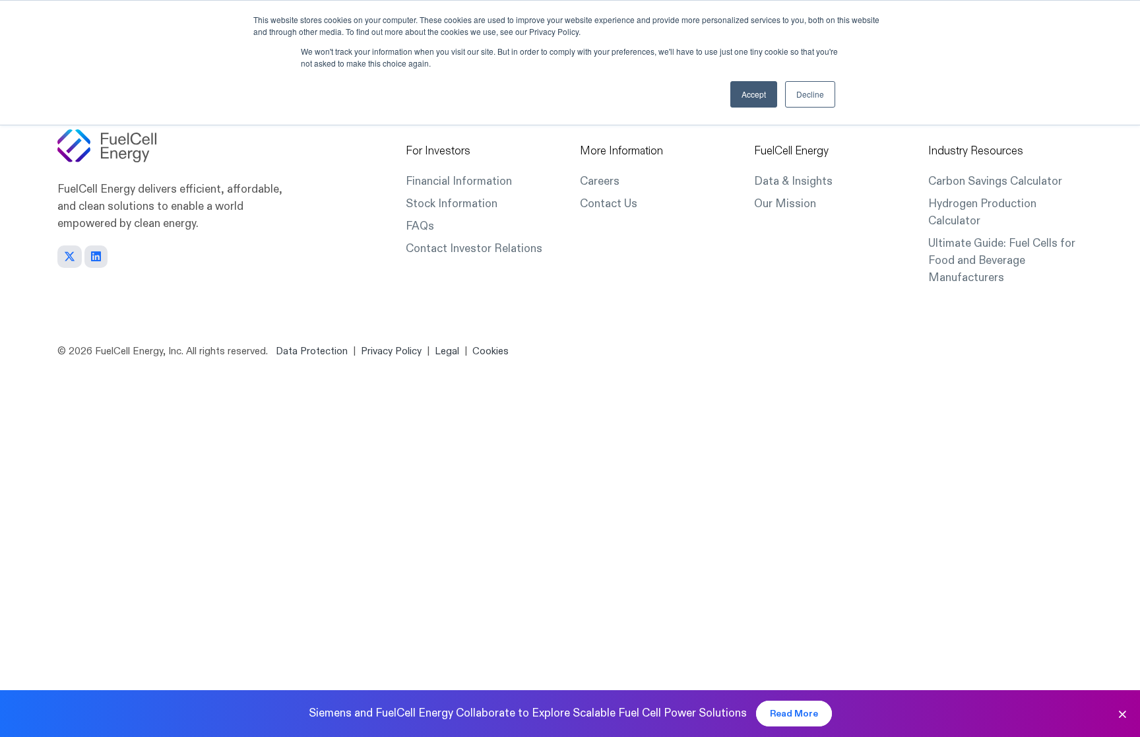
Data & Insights (793, 181)
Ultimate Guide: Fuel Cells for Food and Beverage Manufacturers (1001, 260)
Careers (599, 181)
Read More (794, 713)
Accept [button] (754, 94)
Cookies (490, 351)
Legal (447, 351)
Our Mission (785, 203)
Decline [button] (810, 94)
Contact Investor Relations (474, 248)
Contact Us (608, 203)
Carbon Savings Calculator (995, 181)
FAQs (420, 226)
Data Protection (312, 351)
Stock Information (451, 203)
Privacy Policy (391, 351)
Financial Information (459, 181)
